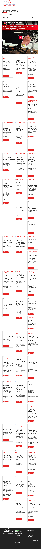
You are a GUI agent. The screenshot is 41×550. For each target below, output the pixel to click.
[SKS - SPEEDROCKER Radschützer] (33, 180)
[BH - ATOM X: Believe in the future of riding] (8, 299)
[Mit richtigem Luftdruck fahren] (20, 500)
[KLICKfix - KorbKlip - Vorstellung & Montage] (33, 154)
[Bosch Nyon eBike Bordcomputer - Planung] (33, 451)
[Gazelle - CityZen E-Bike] (20, 357)
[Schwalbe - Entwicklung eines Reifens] (8, 451)
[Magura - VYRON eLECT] (20, 179)
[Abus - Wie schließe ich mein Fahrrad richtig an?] (20, 237)
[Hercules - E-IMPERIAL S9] (33, 236)
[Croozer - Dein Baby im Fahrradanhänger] (8, 357)
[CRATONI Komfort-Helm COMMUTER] (20, 333)
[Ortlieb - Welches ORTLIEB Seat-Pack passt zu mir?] (8, 180)
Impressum (31, 546)
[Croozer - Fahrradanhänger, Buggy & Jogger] (33, 333)
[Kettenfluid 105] (33, 477)
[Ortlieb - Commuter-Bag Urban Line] (20, 451)
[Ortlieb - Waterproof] (8, 425)
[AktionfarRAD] (20, 477)
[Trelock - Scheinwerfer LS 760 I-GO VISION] (8, 58)
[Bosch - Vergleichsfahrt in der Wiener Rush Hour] (8, 272)
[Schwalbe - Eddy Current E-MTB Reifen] (33, 58)
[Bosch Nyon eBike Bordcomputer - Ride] (8, 477)
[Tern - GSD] (33, 140)
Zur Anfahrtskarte (35, 540)
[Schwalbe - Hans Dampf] (33, 221)
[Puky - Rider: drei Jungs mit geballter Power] (33, 357)
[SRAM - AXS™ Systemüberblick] (8, 154)
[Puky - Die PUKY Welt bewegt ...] (8, 237)
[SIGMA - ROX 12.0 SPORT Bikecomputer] (33, 202)
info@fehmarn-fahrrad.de (32, 537)
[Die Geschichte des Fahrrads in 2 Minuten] (33, 425)
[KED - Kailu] (33, 81)
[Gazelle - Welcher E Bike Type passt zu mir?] (33, 406)
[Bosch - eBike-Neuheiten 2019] (20, 271)
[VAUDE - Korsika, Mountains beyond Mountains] (20, 123)
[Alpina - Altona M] (8, 81)
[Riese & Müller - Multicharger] (20, 57)
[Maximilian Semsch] (20, 298)
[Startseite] (9, 3)
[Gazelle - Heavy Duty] (33, 381)
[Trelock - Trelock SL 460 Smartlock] (8, 382)
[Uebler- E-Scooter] (33, 317)
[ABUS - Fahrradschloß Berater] (8, 332)
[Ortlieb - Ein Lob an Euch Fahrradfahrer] (33, 123)
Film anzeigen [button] (6, 75)
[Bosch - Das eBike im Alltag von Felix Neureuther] (33, 272)
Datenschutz (27, 546)
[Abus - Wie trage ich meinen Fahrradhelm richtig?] (20, 425)
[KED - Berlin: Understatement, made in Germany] (20, 382)
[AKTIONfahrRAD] (33, 298)
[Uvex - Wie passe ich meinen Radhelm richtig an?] (20, 82)
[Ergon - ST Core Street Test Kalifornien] (20, 154)
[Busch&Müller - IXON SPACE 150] (20, 202)
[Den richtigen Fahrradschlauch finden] (33, 500)
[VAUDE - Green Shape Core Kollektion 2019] (33, 101)
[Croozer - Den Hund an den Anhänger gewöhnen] (33, 252)
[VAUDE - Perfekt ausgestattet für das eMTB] (8, 123)
